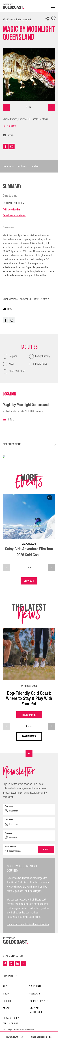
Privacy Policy (11, 1018)
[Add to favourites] (53, 19)
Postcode (8, 833)
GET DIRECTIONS (12, 444)
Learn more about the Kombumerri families (28, 924)
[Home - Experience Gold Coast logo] (13, 6)
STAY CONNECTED (13, 956)
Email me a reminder (14, 215)
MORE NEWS (29, 736)
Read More (29, 714)
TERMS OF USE (10, 1024)
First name (9, 806)
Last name (9, 820)
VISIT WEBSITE (38, 1037)
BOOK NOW (12, 1037)
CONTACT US (10, 976)
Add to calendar (11, 209)
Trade (6, 1008)
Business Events (38, 1001)
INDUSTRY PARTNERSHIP (36, 1010)
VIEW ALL (29, 580)
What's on (8, 19)
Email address (10, 846)
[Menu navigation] (53, 6)
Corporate (35, 986)
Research (34, 994)
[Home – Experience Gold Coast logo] (16, 940)
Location (34, 166)
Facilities (22, 166)
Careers (7, 1001)
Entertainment (23, 19)
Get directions (9, 126)
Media (6, 994)
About (6, 986)
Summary (8, 166)
